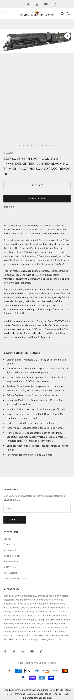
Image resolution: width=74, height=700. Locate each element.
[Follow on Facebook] (19, 4)
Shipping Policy (11, 555)
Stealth (8, 153)
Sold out (37, 185)
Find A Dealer (37, 198)
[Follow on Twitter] (28, 4)
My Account (9, 550)
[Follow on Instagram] (37, 4)
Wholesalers (10, 572)
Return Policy (10, 561)
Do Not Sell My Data (14, 578)
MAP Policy (9, 567)
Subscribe (14, 519)
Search (7, 538)
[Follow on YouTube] (46, 4)
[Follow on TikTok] (55, 4)
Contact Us (9, 544)
